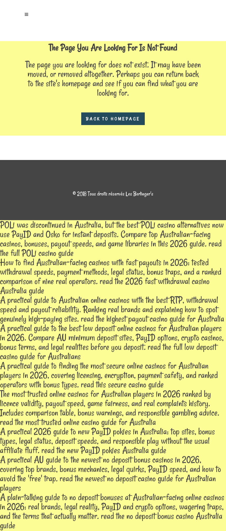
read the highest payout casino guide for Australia (152, 318)
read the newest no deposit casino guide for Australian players (108, 483)
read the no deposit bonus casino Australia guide (111, 520)
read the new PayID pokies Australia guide (103, 450)
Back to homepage (113, 119)
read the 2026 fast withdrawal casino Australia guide (105, 285)
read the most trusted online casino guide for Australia (78, 422)
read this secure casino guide (122, 384)
